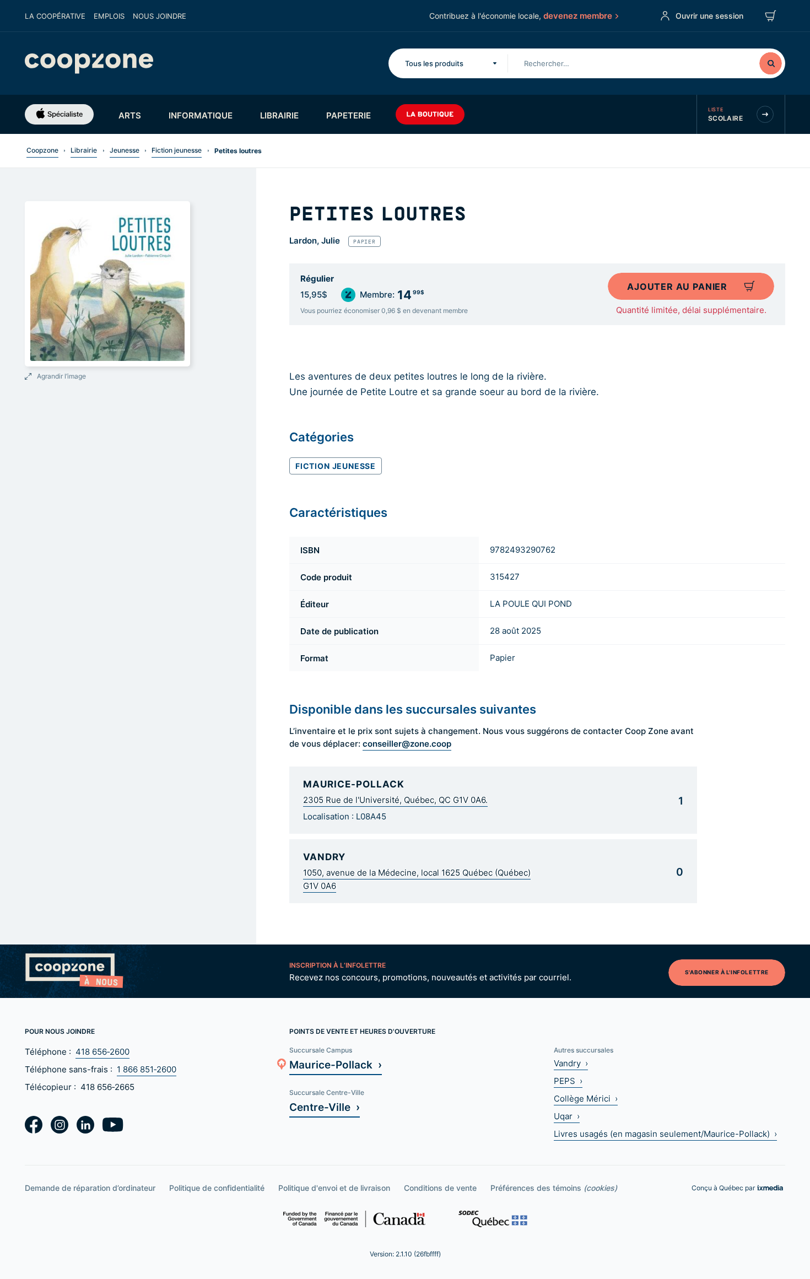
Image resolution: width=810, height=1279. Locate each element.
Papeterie (348, 115)
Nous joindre (159, 16)
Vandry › (571, 1063)
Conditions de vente (440, 1188)
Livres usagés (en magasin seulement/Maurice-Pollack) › (665, 1134)
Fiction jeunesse (177, 150)
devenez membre (577, 15)
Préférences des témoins (553, 1188)
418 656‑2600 (102, 1051)
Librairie (279, 115)
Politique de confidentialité (216, 1188)
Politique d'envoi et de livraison (334, 1188)
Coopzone (42, 150)
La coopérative (55, 16)
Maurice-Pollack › (335, 1064)
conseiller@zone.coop (407, 743)
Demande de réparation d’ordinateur (90, 1188)
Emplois (109, 16)
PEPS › (568, 1081)
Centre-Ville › (324, 1106)
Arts (129, 115)
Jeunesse (124, 150)
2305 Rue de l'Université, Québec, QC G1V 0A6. (395, 800)
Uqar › (567, 1116)
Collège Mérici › (586, 1098)
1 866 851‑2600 (146, 1069)
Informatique (201, 115)
